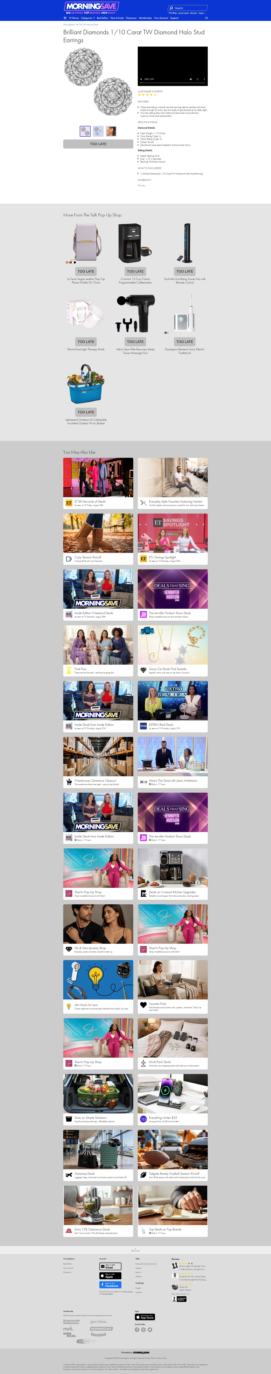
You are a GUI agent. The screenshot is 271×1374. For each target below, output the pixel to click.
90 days (142, 185)
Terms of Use (162, 1358)
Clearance (131, 17)
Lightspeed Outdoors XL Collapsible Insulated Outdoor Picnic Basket (86, 421)
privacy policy (108, 1293)
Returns (138, 1272)
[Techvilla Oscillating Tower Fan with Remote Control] (184, 265)
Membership (145, 17)
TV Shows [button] (74, 17)
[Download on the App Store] (145, 1317)
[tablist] (98, 131)
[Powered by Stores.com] (135, 1353)
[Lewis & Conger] (101, 1322)
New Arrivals (117, 17)
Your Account (161, 17)
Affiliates (139, 1276)
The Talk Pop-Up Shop (88, 24)
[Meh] (74, 1328)
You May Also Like (79, 452)
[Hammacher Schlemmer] (74, 1322)
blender (193, 12)
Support (174, 17)
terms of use (128, 1291)
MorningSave (69, 24)
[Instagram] (143, 1329)
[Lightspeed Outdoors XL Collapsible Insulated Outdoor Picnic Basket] (85, 405)
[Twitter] (150, 1329)
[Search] (171, 8)
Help (137, 1258)
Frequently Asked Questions (146, 1263)
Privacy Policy (150, 1358)
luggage (202, 12)
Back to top (135, 1250)
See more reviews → (180, 1294)
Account (102, 1258)
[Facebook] (137, 1329)
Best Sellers (102, 17)
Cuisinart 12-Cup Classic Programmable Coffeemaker (135, 280)
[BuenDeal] (101, 1334)
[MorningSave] (101, 1328)
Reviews (175, 1259)
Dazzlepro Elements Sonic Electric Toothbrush (185, 351)
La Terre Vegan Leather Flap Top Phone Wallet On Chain (86, 280)
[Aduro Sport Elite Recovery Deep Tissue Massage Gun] (135, 335)
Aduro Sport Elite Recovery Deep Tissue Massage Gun (135, 351)
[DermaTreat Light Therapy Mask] (85, 335)
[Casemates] (88, 1341)
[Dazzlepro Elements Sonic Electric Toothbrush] (184, 335)
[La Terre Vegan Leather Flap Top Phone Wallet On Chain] (85, 265)
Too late (98, 144)
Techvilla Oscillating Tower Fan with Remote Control (185, 280)
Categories (87, 17)
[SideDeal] (74, 1334)
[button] (65, 18)
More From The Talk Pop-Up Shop (92, 215)
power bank (183, 12)
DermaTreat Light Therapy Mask (86, 349)
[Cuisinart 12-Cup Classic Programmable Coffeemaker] (135, 265)
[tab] (85, 131)
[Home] (91, 6)
